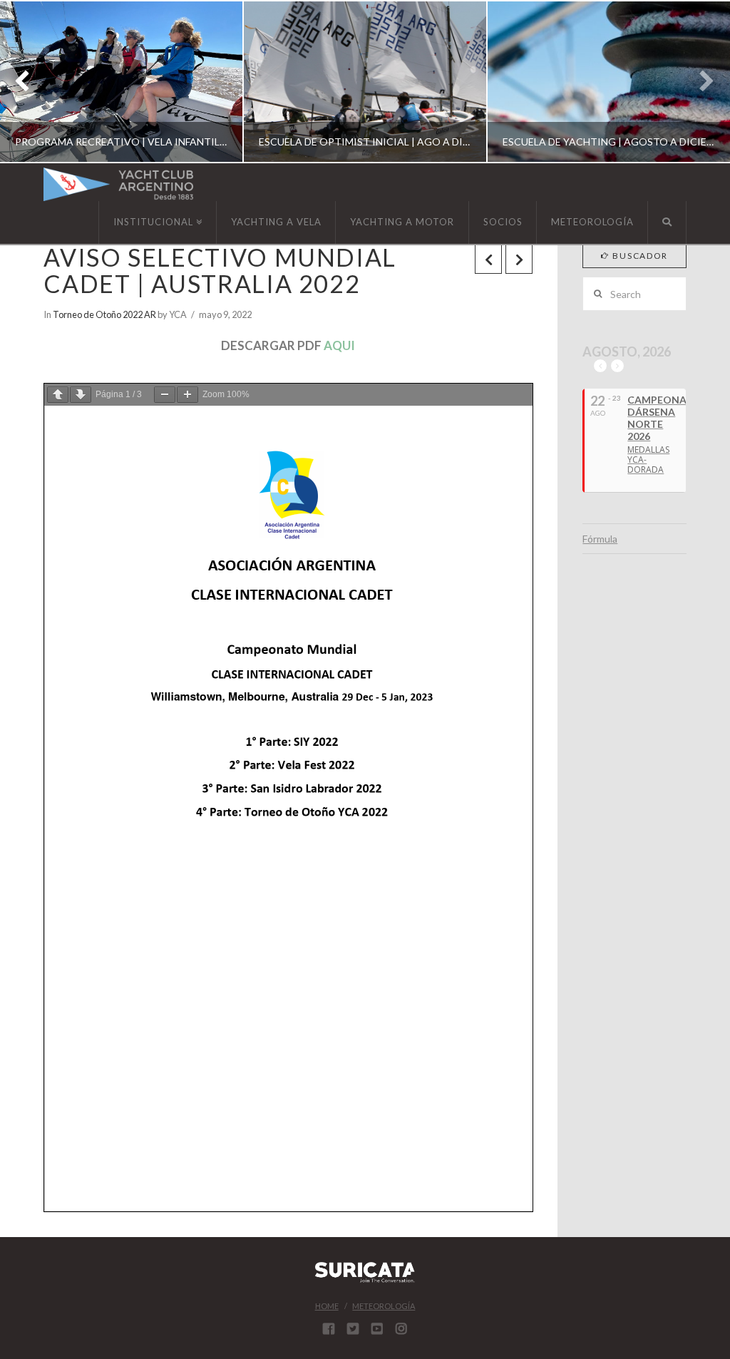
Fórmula (599, 539)
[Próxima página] (80, 394)
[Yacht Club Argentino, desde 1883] (118, 184)
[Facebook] (328, 1328)
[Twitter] (353, 1328)
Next (699, 81)
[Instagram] (401, 1328)
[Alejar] (164, 394)
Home (327, 1306)
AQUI (339, 345)
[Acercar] (187, 394)
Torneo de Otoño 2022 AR (104, 314)
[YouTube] (377, 1328)
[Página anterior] (57, 394)
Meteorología (383, 1306)
